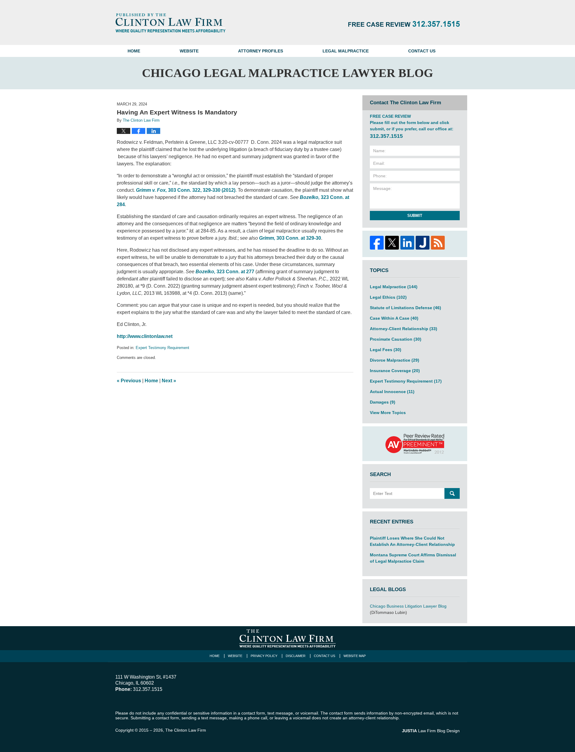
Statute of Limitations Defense (405, 307)
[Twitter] (392, 243)
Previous (129, 380)
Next (169, 380)
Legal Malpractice (346, 51)
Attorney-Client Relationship (403, 328)
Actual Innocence (392, 391)
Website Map (355, 656)
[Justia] (422, 243)
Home (134, 51)
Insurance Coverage (395, 370)
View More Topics (388, 412)
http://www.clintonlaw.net (144, 336)
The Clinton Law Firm (185, 730)
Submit (414, 215)
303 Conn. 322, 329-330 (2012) (185, 190)
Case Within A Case (394, 318)
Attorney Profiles (260, 51)
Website (189, 51)
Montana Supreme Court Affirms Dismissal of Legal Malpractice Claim (413, 558)
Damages (382, 402)
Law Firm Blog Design (431, 730)
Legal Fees (385, 349)
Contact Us (421, 51)
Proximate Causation (395, 339)
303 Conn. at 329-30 (290, 238)
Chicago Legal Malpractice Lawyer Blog (170, 22)
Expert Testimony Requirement (162, 347)
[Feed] (437, 243)
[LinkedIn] (407, 243)
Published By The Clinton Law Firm (404, 24)
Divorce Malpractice (394, 360)
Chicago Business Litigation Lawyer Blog (408, 606)
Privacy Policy (264, 656)
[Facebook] (376, 243)
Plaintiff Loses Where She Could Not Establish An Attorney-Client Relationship (412, 541)
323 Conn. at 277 (225, 271)
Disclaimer (295, 656)
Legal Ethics (388, 297)
